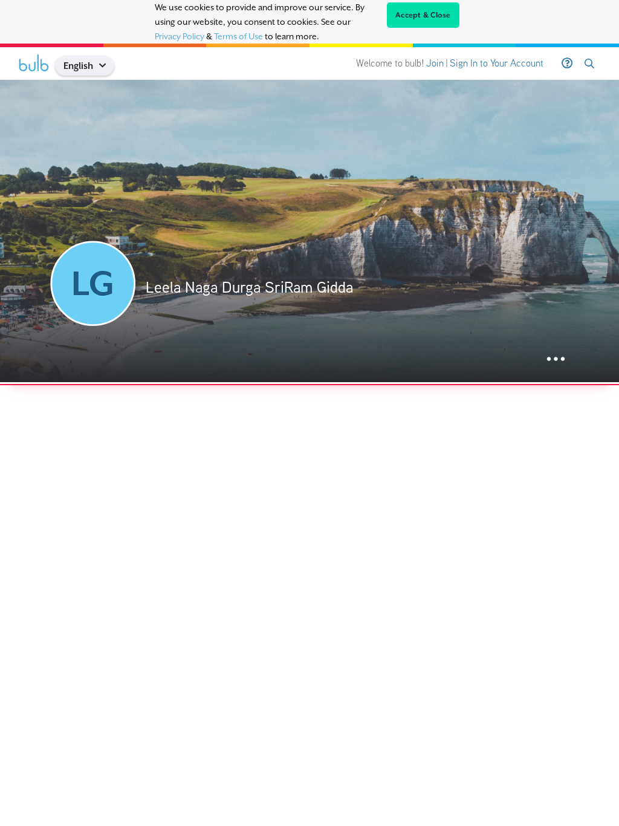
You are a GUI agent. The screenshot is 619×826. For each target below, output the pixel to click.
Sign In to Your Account (496, 63)
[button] (107, 65)
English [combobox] (78, 65)
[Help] (567, 63)
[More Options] (556, 359)
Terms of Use (238, 36)
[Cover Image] (309, 231)
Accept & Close (423, 15)
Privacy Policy (179, 36)
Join (435, 63)
